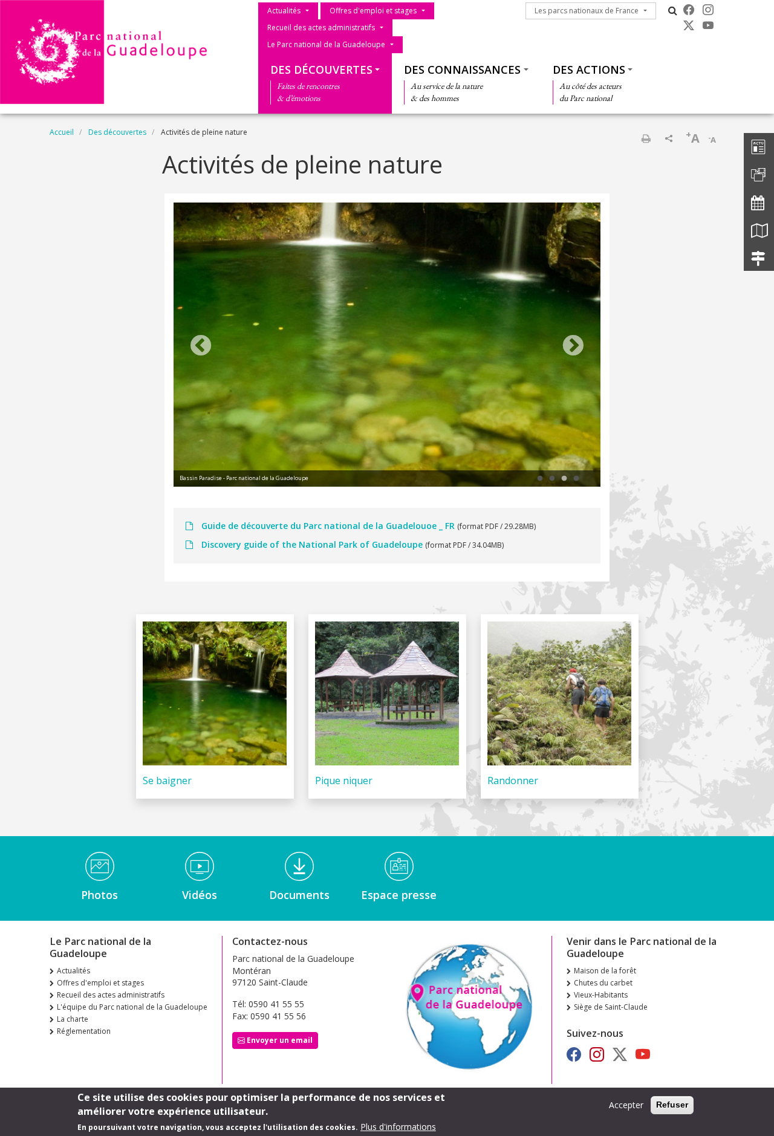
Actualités (284, 10)
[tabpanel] (387, 346)
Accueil (62, 132)
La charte (72, 1019)
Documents (299, 895)
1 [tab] (540, 479)
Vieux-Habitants (601, 995)
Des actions (589, 69)
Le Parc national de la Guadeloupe (326, 44)
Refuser (672, 1104)
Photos (99, 895)
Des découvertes (321, 69)
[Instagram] (708, 9)
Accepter (626, 1105)
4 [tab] (576, 479)
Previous (201, 346)
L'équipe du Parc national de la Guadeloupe (132, 1007)
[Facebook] (688, 9)
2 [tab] (552, 479)
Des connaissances (462, 69)
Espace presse (399, 895)
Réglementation (84, 1031)
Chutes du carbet (603, 983)
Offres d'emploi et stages (373, 10)
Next (573, 346)
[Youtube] (708, 25)
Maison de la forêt (605, 971)
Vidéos (199, 895)
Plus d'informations (398, 1126)
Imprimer (646, 138)
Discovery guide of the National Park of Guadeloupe (312, 544)
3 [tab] (564, 479)
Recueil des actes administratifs (321, 27)
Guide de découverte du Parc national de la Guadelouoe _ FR (328, 525)
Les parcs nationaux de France (587, 10)
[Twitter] (688, 25)
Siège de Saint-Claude (611, 1007)
